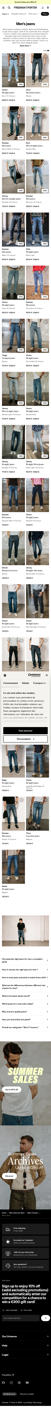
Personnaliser (24, 739)
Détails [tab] (25, 683)
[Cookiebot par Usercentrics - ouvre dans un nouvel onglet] (30, 675)
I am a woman (11, 1310)
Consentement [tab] (10, 683)
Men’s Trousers (32, 1213)
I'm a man (28, 1310)
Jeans (5, 14)
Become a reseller (27, 1394)
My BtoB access (9, 1394)
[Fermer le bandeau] (47, 675)
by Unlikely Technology (33, 1402)
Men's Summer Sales (16, 1213)
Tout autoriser (25, 731)
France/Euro (6, 1375)
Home (4, 1213)
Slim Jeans (34, 14)
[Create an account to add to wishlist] (21, 56)
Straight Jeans (18, 14)
